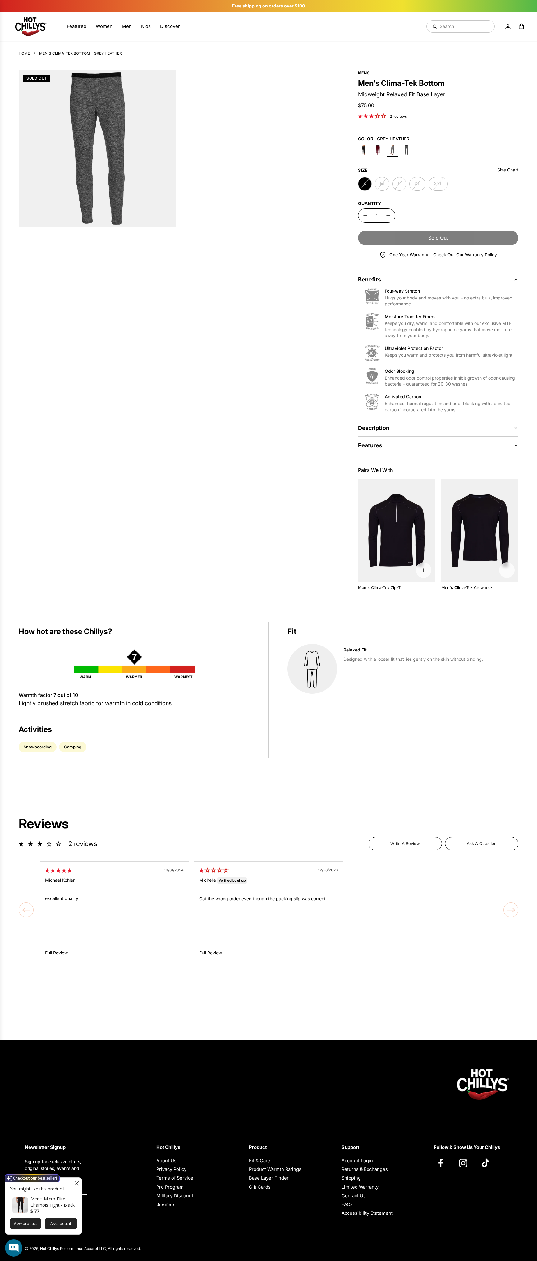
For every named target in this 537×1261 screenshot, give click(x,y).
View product (25, 1223)
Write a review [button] (405, 843)
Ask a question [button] (482, 843)
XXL (438, 183)
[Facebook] (443, 1162)
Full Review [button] (56, 952)
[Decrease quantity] (365, 215)
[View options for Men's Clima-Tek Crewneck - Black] (507, 570)
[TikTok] (488, 1162)
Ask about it (60, 1223)
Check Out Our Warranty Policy (465, 254)
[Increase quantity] (388, 215)
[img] (58, 870)
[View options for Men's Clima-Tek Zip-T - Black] (423, 570)
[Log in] (508, 26)
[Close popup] (76, 1183)
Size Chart (507, 169)
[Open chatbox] (13, 1248)
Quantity (369, 203)
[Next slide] (510, 909)
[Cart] (521, 26)
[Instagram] (466, 1162)
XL (417, 183)
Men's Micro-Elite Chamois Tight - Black (52, 1202)
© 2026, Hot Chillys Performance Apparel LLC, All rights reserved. (83, 1248)
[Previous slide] (26, 909)
